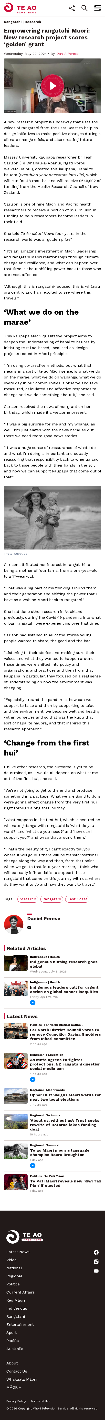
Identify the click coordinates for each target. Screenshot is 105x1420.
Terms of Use (41, 1401)
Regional (14, 1276)
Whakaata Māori (21, 1379)
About (12, 1363)
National (14, 1268)
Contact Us (16, 1371)
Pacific (12, 1340)
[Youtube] (96, 1271)
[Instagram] (96, 1262)
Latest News (18, 1251)
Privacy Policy (16, 1401)
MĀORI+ (13, 1387)
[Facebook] (96, 1252)
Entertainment (20, 1324)
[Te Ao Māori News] (24, 1239)
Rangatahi (12, 22)
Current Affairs (20, 1292)
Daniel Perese (67, 54)
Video (11, 1260)
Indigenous (16, 1308)
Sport (11, 1332)
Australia (14, 1348)
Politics (13, 1284)
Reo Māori (15, 1300)
